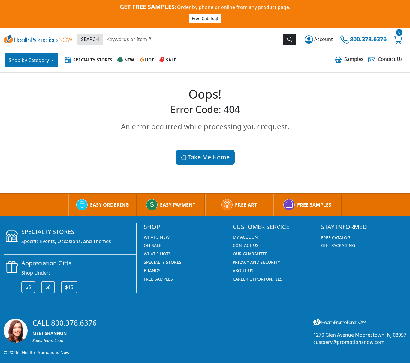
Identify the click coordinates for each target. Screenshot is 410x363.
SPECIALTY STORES (163, 262)
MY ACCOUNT (246, 237)
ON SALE (152, 245)
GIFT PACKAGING (338, 245)
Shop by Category (29, 60)
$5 (28, 287)
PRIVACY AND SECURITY (256, 262)
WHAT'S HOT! (157, 254)
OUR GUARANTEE (250, 254)
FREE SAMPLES (314, 204)
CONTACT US (245, 245)
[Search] (289, 39)
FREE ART (246, 204)
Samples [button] (353, 59)
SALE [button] (171, 60)
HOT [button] (149, 60)
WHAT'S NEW (157, 237)
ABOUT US (243, 270)
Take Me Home (208, 157)
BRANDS (152, 270)
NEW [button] (129, 60)
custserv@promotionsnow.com (348, 342)
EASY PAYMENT (177, 204)
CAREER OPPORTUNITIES (257, 279)
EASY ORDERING (109, 204)
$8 (48, 287)
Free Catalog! (205, 18)
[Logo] (38, 38)
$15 (69, 287)
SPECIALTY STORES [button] (92, 60)
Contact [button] (390, 59)
